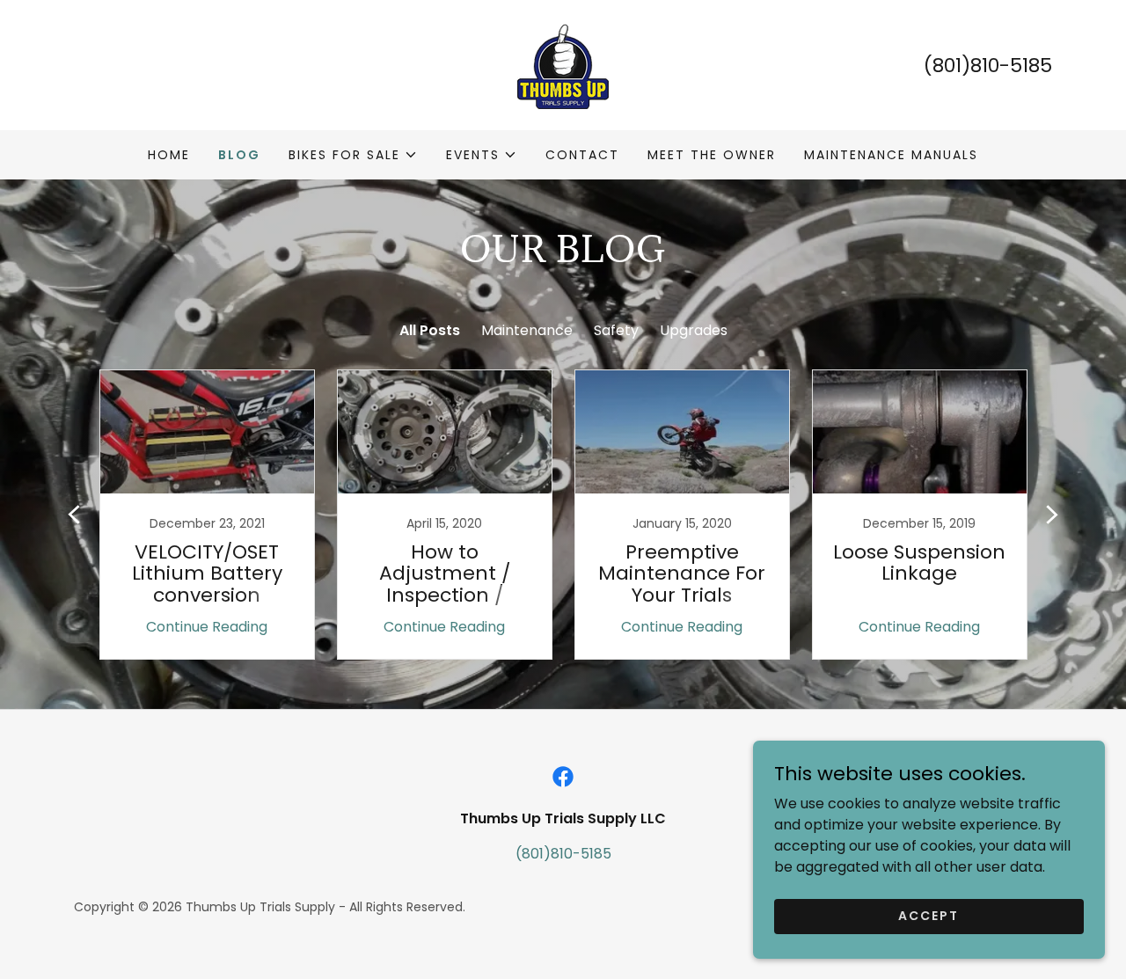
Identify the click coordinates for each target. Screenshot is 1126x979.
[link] (563, 64)
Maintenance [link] (527, 330)
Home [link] (169, 155)
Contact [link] (582, 155)
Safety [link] (616, 330)
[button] (353, 154)
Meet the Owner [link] (711, 155)
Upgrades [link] (694, 330)
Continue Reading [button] (206, 627)
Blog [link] (239, 155)
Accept (928, 915)
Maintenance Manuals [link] (891, 155)
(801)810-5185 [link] (988, 65)
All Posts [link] (429, 330)
